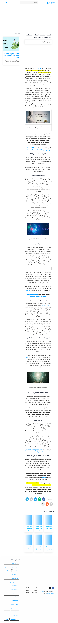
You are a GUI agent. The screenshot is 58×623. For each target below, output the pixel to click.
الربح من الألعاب (15, 611)
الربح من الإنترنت (15, 563)
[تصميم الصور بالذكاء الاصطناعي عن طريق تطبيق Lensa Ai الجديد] (48, 540)
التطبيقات (8, 570)
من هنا (28, 290)
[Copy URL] (43, 504)
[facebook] (53, 588)
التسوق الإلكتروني (14, 589)
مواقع (44, 477)
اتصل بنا (35, 587)
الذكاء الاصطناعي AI (14, 600)
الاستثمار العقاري (14, 608)
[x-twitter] (50, 588)
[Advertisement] (29, 19)
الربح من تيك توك (14, 619)
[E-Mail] (32, 499)
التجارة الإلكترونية (14, 604)
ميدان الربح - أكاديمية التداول (48, 2)
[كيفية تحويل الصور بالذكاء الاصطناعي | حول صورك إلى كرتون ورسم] (48, 520)
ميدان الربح (38, 68)
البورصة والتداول (14, 585)
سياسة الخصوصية (34, 591)
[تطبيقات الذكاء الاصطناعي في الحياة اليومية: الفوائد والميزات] (38, 540)
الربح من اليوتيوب (14, 596)
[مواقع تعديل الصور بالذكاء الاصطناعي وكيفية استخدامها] (28, 520)
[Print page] (52, 504)
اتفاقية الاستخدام (26, 591)
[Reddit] (47, 504)
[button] (6, 2)
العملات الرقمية (15, 615)
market (28, 357)
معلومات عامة (15, 574)
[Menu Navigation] (4, 2)
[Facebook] (44, 499)
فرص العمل (7, 567)
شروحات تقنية (15, 578)
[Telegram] (27, 499)
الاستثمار (16, 570)
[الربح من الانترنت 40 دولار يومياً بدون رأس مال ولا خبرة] (11, 44)
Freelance (7, 611)
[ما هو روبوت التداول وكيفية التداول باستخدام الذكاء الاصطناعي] (38, 520)
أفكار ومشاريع (15, 567)
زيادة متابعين (15, 593)
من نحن (27, 587)
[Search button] (21, 2)
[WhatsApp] (40, 499)
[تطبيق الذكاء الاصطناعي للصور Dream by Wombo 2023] (28, 540)
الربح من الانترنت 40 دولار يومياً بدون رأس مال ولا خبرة (11, 55)
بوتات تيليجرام (45, 305)
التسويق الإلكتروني (14, 581)
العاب (7, 619)
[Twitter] (36, 499)
